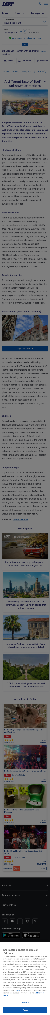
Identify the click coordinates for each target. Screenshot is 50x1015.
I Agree (25, 1010)
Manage (25, 1002)
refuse (17, 990)
